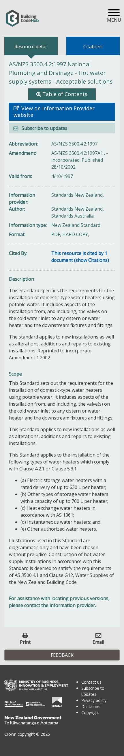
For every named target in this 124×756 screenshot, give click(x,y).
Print (25, 642)
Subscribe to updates (43, 128)
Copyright (90, 712)
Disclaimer (91, 706)
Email (98, 642)
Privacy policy (93, 700)
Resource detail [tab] (31, 46)
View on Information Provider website (54, 112)
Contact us (91, 682)
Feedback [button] (62, 655)
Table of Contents (64, 94)
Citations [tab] (93, 46)
